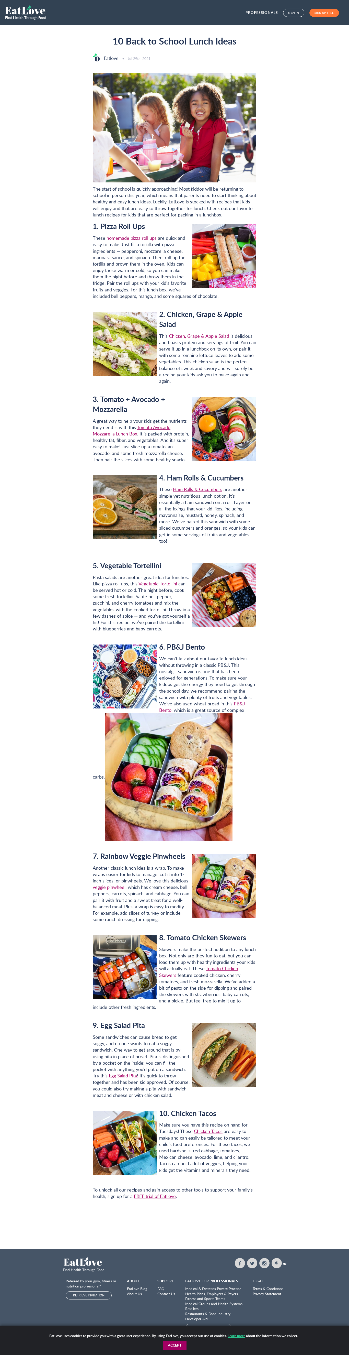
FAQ (160, 1288)
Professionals (262, 12)
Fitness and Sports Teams (205, 1298)
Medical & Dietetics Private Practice (213, 1288)
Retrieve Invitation (88, 1295)
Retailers (192, 1308)
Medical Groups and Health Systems (213, 1303)
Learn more (236, 1335)
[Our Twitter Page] (252, 1263)
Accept (174, 1345)
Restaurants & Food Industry (207, 1313)
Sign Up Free (324, 13)
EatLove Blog (137, 1288)
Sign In (293, 13)
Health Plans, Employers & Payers (211, 1293)
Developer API (196, 1318)
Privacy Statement (267, 1293)
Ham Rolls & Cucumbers (197, 489)
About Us (134, 1293)
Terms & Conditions (268, 1288)
